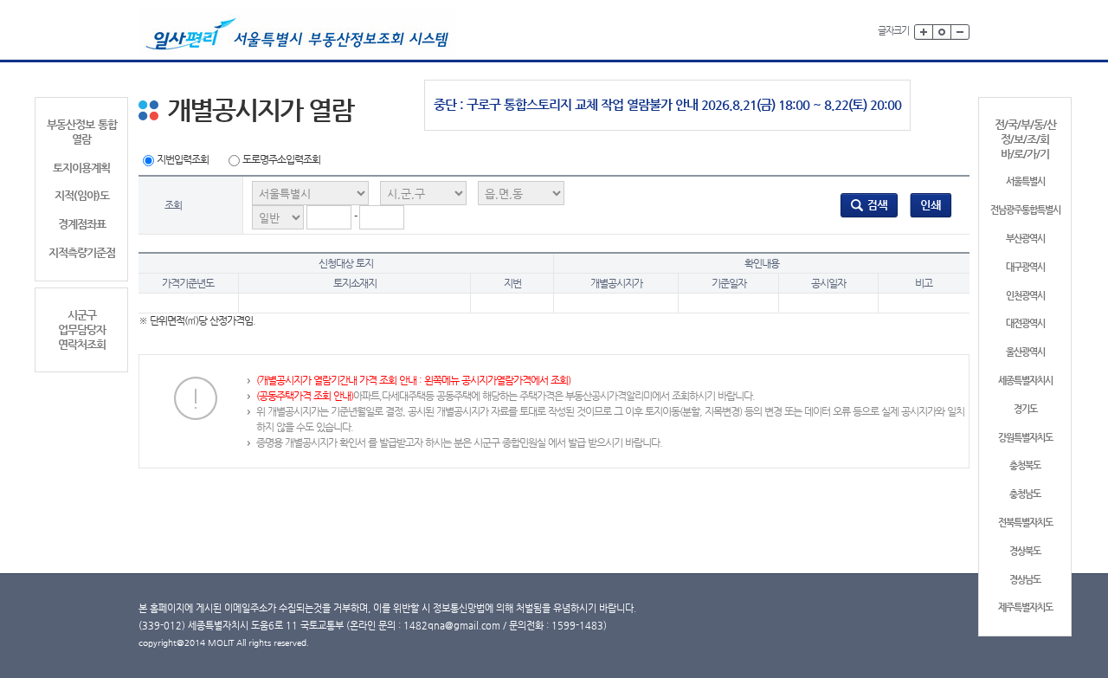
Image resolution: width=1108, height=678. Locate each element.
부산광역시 (1025, 238)
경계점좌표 (82, 223)
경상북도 (1024, 551)
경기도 (1025, 409)
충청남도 (1024, 494)
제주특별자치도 (1025, 607)
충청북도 (1024, 465)
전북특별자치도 (1025, 522)
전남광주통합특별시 (1025, 210)
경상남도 (1024, 579)
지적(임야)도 (82, 195)
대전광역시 (1025, 323)
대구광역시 (1025, 267)
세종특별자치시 (1025, 380)
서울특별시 (1025, 181)
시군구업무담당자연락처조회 (82, 329)
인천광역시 (1025, 295)
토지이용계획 (81, 167)
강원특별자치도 (1025, 437)
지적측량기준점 (81, 252)
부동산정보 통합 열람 (82, 131)
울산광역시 (1025, 352)
